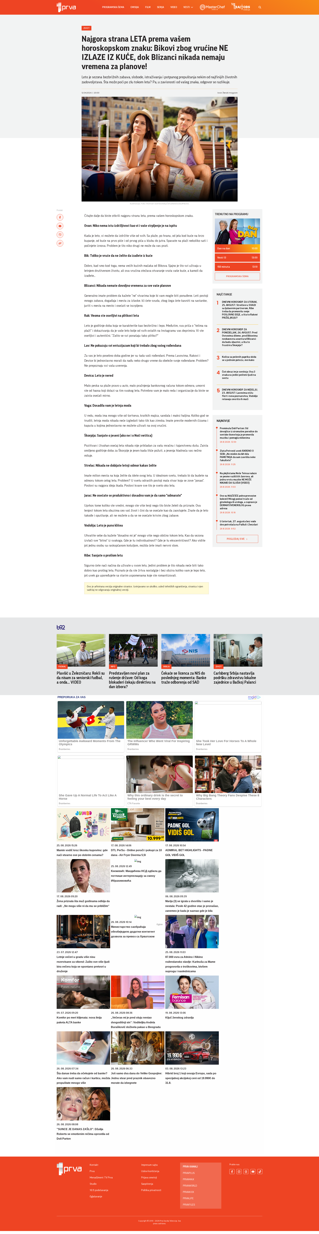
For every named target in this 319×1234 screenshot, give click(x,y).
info (113, 666)
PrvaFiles (189, 1204)
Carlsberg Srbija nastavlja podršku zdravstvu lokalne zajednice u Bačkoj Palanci (235, 677)
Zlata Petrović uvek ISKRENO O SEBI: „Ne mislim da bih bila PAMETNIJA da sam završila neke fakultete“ (237, 455)
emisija (135, 7)
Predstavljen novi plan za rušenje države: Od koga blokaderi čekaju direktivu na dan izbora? (132, 680)
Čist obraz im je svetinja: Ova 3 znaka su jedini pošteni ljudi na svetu (239, 374)
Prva (92, 1171)
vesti (186, 7)
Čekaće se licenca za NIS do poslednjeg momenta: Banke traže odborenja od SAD (183, 677)
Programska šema (113, 7)
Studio (93, 1184)
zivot (218, 666)
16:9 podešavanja (99, 1190)
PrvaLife (188, 1198)
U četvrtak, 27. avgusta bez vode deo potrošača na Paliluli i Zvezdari (239, 523)
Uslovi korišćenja (150, 1171)
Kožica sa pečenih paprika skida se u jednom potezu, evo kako (239, 358)
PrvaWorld (190, 1185)
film (148, 7)
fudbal (62, 666)
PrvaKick (188, 1192)
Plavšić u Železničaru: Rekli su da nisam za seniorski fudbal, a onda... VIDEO (81, 677)
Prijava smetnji (149, 1177)
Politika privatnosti (151, 1190)
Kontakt (94, 1165)
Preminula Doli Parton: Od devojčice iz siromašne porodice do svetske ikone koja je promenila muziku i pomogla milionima (239, 433)
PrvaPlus (189, 1173)
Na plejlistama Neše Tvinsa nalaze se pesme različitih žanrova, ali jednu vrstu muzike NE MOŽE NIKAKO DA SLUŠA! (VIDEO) (238, 478)
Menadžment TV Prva (101, 1177)
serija (160, 7)
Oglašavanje (96, 1196)
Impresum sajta (149, 1165)
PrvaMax (188, 1179)
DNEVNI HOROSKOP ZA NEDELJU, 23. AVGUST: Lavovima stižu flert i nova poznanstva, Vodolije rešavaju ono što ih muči (240, 394)
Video (173, 7)
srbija (166, 666)
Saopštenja (147, 1184)
